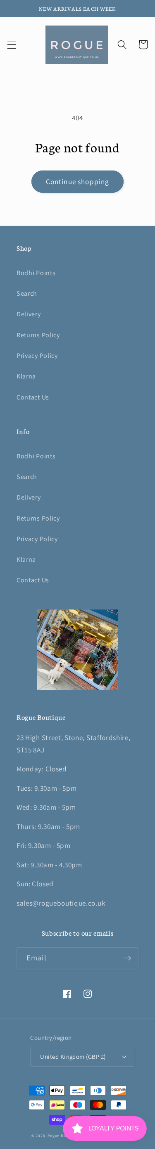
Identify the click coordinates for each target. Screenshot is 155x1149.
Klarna (26, 376)
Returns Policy (38, 335)
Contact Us (33, 397)
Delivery (29, 314)
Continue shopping (78, 181)
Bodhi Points (36, 273)
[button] (11, 44)
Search (27, 293)
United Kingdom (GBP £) (72, 1056)
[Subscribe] (127, 958)
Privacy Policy (37, 355)
